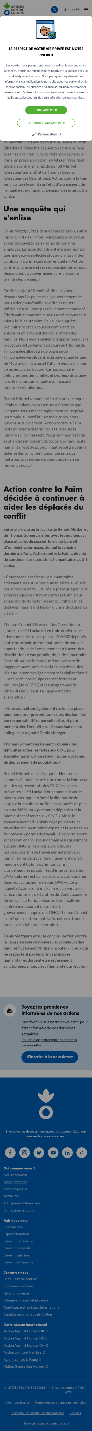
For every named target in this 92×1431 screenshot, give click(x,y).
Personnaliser (47, 134)
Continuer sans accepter (46, 123)
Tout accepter (46, 110)
